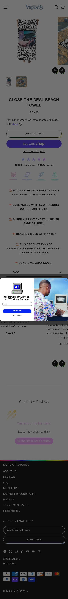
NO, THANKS (17, 315)
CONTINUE (17, 311)
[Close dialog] (66, 280)
